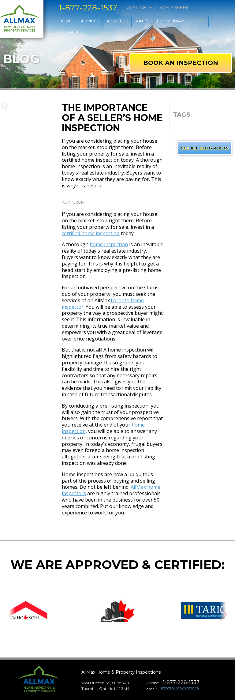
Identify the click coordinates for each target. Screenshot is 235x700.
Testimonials (171, 20)
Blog (199, 20)
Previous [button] (7, 615)
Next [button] (227, 615)
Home (65, 20)
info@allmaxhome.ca (180, 688)
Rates (142, 20)
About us (117, 20)
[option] (117, 611)
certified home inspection (91, 233)
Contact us (72, 31)
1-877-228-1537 (88, 8)
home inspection (109, 244)
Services (89, 20)
